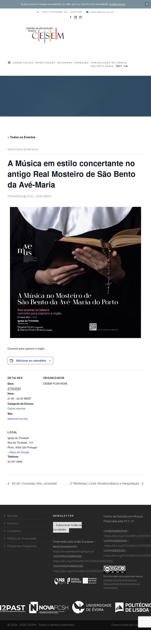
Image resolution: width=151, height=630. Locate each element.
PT (120, 66)
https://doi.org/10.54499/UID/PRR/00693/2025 (83, 561)
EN (126, 66)
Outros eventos (16, 408)
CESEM (17, 63)
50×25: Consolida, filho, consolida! (34, 483)
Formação (81, 63)
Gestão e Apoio (102, 66)
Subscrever (117, 4)
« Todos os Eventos (21, 137)
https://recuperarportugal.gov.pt (73, 551)
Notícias (12, 516)
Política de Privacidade (21, 538)
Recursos (64, 63)
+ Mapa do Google (18, 452)
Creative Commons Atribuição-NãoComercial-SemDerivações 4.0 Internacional (121, 584)
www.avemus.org (17, 418)
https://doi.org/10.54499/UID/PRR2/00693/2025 (83, 571)
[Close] (147, 4)
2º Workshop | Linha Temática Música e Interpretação (105, 483)
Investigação (45, 63)
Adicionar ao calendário (31, 360)
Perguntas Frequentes (22, 546)
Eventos (12, 523)
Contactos (14, 531)
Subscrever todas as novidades (67, 527)
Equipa (28, 63)
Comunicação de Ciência (109, 63)
